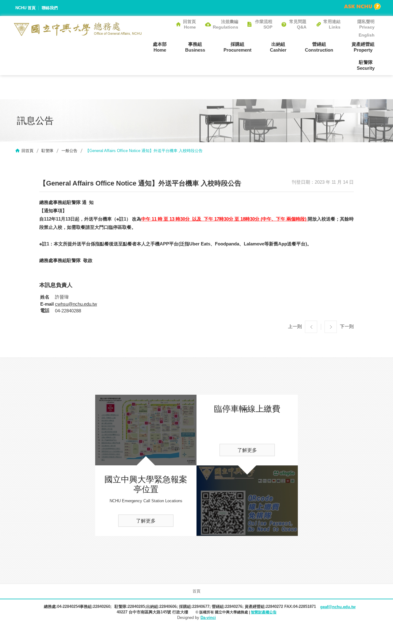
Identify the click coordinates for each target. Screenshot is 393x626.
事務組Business (195, 47)
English (367, 35)
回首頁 (27, 150)
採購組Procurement (237, 47)
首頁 (196, 591)
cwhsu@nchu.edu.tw (76, 304)
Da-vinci (208, 617)
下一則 (347, 326)
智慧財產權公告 (264, 612)
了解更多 (146, 520)
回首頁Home (189, 24)
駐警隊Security (366, 65)
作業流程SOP (263, 24)
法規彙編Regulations (225, 24)
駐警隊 (47, 150)
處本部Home (160, 47)
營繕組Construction (319, 47)
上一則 (295, 326)
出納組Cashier (278, 47)
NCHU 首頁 (25, 8)
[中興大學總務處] (78, 29)
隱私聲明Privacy (366, 24)
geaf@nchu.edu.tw (338, 606)
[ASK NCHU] (362, 6)
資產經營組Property (363, 47)
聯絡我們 (50, 8)
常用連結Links (331, 24)
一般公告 (69, 150)
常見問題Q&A (297, 24)
